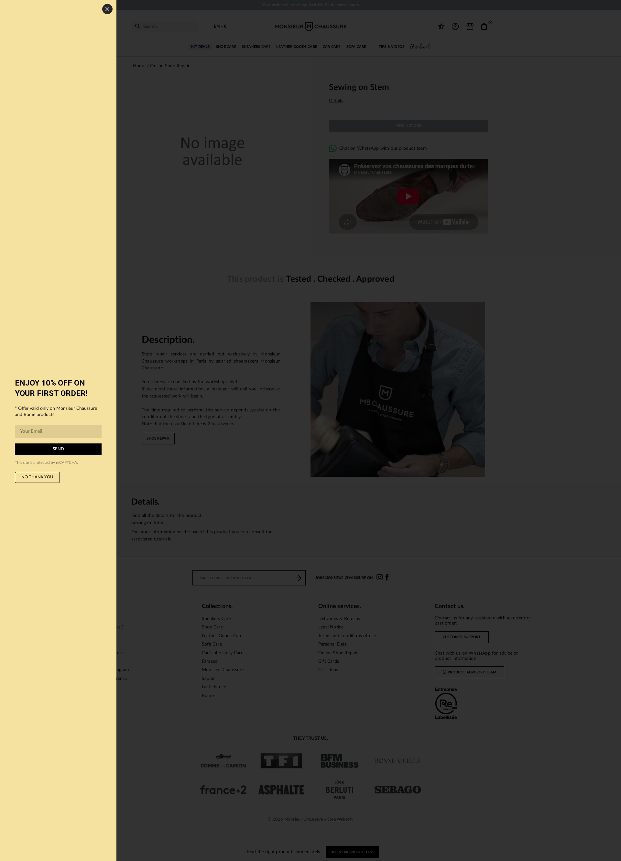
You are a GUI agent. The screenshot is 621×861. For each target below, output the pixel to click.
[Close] (107, 9)
